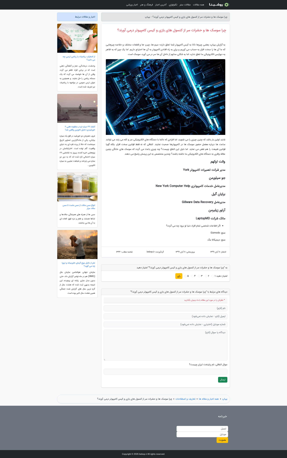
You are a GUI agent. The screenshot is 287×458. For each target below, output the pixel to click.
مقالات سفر (185, 5)
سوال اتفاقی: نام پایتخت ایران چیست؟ (208, 364)
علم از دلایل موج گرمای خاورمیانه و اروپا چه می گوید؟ (78, 264)
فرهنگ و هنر (146, 5)
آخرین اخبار (161, 5)
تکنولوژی (173, 5)
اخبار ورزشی (132, 5)
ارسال (222, 380)
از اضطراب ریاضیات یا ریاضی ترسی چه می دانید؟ (79, 58)
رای (178, 276)
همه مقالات (198, 5)
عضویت (222, 440)
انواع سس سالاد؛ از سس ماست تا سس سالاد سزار (79, 207)
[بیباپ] (219, 4)
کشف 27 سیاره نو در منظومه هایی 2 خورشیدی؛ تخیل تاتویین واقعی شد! (80, 128)
